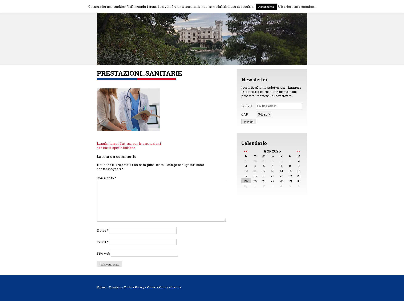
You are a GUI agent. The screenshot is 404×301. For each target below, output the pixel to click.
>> (298, 151)
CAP (244, 114)
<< (246, 151)
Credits (175, 287)
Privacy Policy (157, 287)
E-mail (246, 106)
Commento (106, 178)
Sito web (103, 253)
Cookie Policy (134, 287)
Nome (102, 230)
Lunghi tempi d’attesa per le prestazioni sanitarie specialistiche (129, 145)
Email (102, 242)
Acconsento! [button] (266, 7)
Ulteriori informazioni (297, 6)
